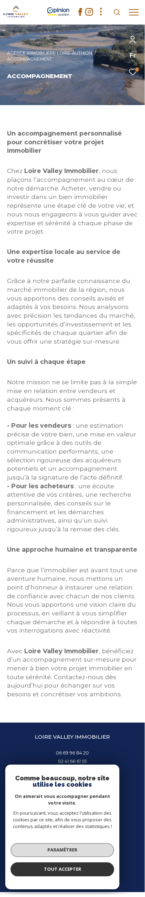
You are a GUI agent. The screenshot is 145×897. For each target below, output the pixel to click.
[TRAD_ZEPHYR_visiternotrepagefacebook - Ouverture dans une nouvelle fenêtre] (80, 14)
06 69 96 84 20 (72, 752)
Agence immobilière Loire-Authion (49, 53)
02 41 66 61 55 (72, 761)
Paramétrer (62, 850)
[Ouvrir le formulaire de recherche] (117, 12)
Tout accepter (62, 869)
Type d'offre (33, 94)
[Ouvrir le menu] (134, 12)
